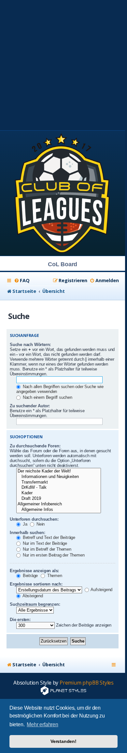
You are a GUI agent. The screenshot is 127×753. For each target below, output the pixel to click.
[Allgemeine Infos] (58, 510)
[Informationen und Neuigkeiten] (58, 477)
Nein (40, 524)
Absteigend (32, 595)
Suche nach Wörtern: (30, 344)
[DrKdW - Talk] (58, 487)
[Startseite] (62, 192)
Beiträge (29, 575)
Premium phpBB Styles (87, 682)
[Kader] (58, 493)
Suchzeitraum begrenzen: (35, 604)
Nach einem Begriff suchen (46, 397)
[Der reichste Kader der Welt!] (58, 471)
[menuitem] (21, 280)
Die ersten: (20, 619)
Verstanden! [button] (63, 741)
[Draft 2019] (58, 498)
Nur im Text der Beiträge (44, 543)
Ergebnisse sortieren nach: (36, 584)
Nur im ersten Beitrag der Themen (52, 555)
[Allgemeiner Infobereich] (58, 504)
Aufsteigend (101, 589)
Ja (24, 524)
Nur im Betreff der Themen (46, 549)
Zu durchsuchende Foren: (35, 445)
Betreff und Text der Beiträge (48, 537)
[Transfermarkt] (58, 482)
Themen (54, 575)
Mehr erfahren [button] (42, 724)
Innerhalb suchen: (27, 532)
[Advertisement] (63, 63)
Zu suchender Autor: (30, 405)
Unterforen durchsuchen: (34, 519)
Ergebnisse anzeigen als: (34, 570)
